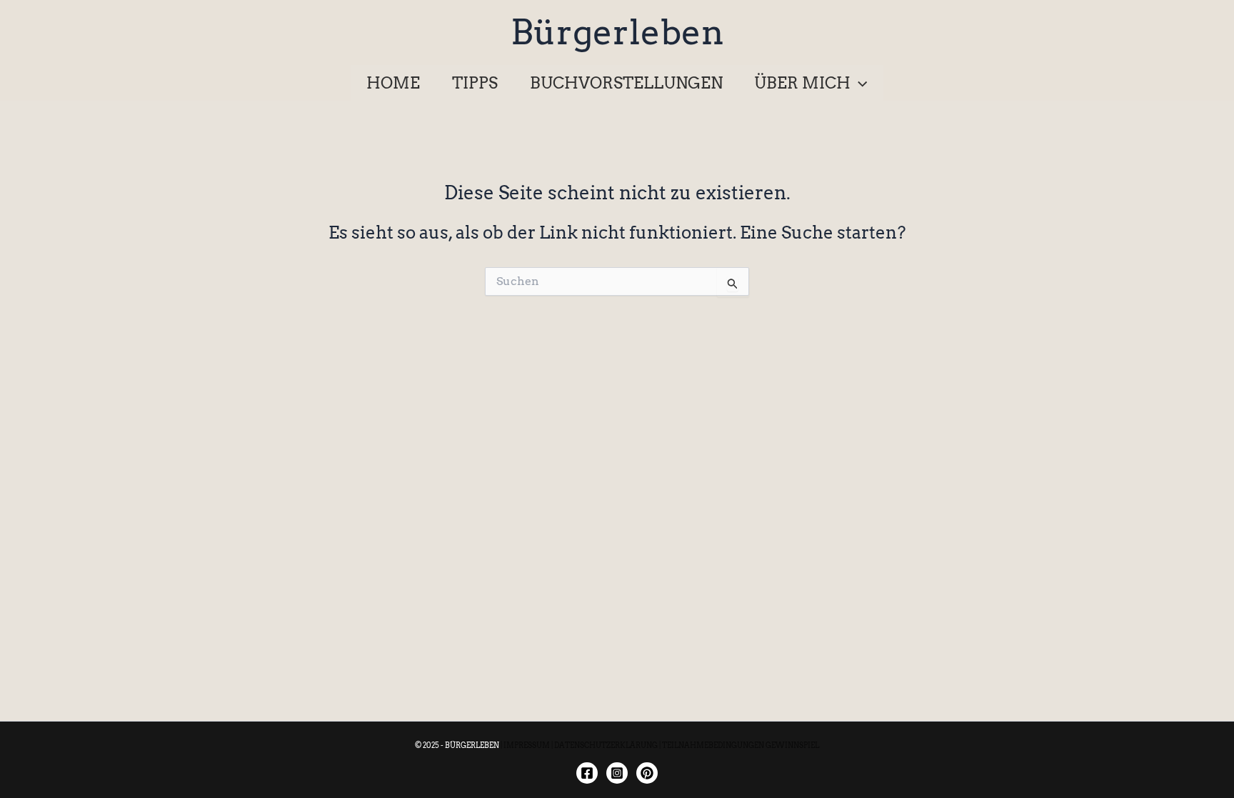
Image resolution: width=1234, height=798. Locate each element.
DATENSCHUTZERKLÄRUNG (606, 745)
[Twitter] (647, 773)
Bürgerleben (617, 32)
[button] (859, 83)
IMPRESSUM (526, 745)
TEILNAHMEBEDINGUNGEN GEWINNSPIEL (740, 745)
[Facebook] (587, 773)
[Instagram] (617, 773)
